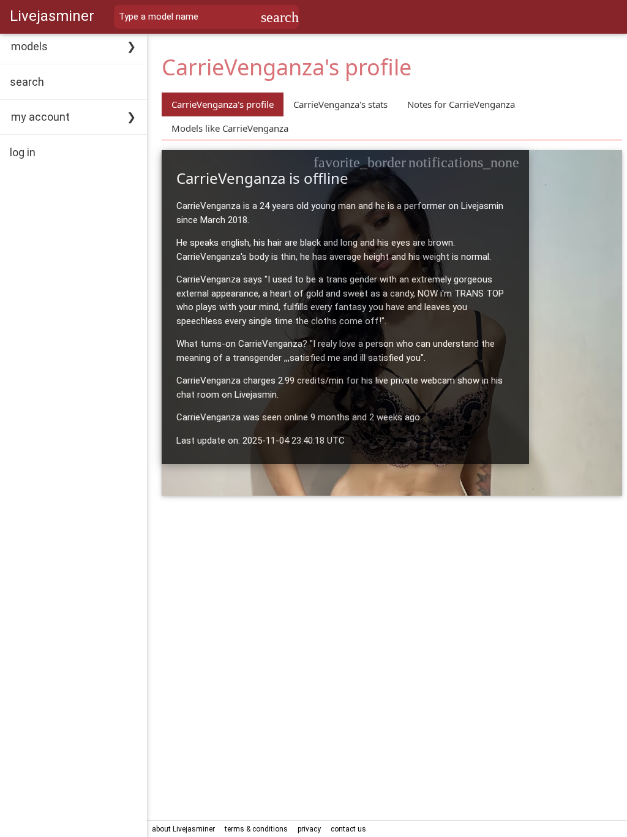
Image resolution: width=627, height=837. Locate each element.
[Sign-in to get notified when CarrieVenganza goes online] (463, 162)
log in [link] (23, 152)
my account (40, 116)
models (29, 46)
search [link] (27, 81)
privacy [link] (309, 829)
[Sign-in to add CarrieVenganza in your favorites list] (360, 162)
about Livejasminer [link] (183, 829)
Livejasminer (52, 16)
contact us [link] (348, 829)
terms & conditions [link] (256, 829)
